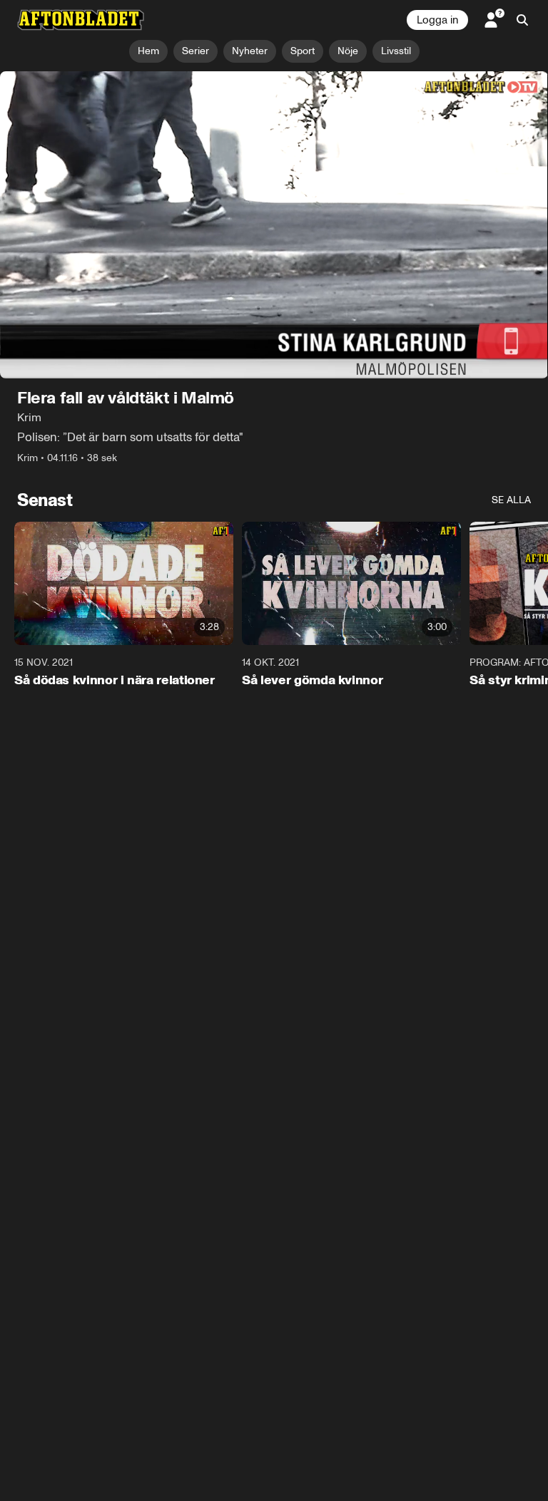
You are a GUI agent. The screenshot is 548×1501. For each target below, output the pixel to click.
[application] (274, 225)
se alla (511, 500)
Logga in (437, 20)
